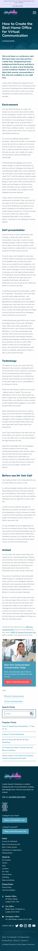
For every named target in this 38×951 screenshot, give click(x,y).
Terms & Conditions (8, 890)
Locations (5, 869)
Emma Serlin (9, 41)
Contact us (24, 941)
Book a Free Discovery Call (15, 831)
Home (4, 838)
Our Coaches (6, 860)
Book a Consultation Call (15, 820)
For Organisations (24, 937)
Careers (4, 863)
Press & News (7, 874)
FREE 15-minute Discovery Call (23, 632)
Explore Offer (18, 6)
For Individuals (12, 937)
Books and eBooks (8, 880)
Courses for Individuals (9, 841)
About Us (6, 857)
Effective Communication (14, 696)
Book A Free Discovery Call (18, 682)
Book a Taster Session (9, 847)
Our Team (5, 872)
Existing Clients (7, 853)
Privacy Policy (7, 884)
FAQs (4, 866)
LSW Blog (5, 877)
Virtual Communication (13, 701)
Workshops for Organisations (12, 850)
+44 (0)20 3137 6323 (17, 797)
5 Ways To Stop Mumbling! (13, 734)
